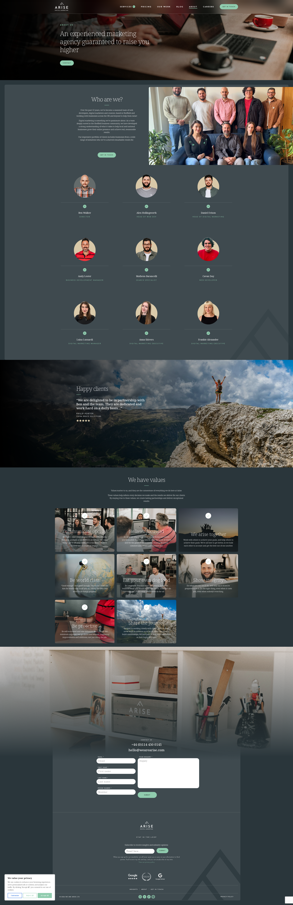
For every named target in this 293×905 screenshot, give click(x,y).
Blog (179, 7)
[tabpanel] (84, 202)
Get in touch (157, 889)
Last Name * (103, 778)
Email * (101, 757)
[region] (30, 887)
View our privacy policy (147, 862)
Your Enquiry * (145, 757)
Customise (15, 895)
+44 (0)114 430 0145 (146, 744)
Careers (208, 7)
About (193, 7)
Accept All (45, 895)
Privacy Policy (227, 896)
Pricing (146, 7)
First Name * (103, 767)
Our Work (164, 7)
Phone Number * (104, 788)
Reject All (30, 895)
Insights (134, 889)
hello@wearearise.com (146, 750)
